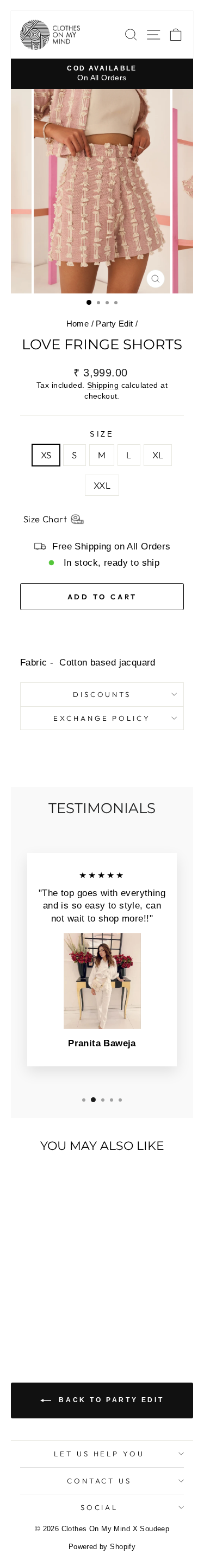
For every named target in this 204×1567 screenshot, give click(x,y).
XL (158, 454)
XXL (102, 485)
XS (46, 454)
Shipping (103, 385)
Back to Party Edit (109, 1400)
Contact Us (99, 1480)
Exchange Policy (102, 718)
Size (102, 434)
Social (100, 1507)
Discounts (102, 694)
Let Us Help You (99, 1453)
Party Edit (114, 323)
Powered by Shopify (102, 1547)
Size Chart (45, 519)
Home (77, 323)
